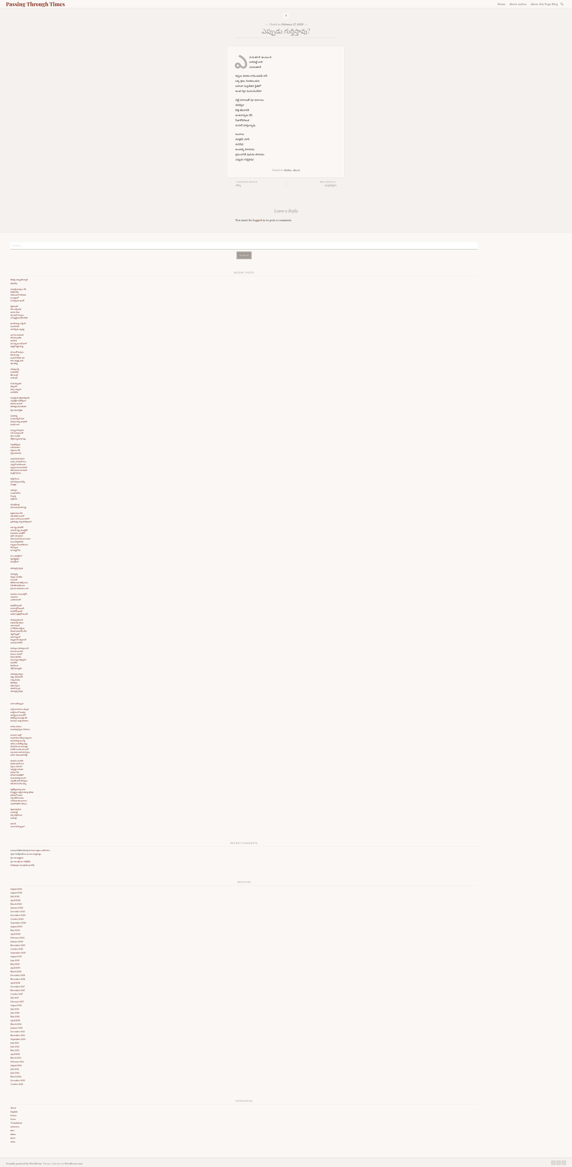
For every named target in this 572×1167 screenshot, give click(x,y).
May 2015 (14, 1050)
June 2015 (14, 1047)
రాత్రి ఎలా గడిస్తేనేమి (23, 861)
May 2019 (15, 964)
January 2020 (16, 942)
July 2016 (14, 1009)
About (13, 1108)
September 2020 (18, 923)
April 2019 (15, 968)
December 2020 (18, 915)
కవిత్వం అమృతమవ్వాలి (19, 279)
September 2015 (17, 1039)
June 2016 (15, 1013)
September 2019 (18, 953)
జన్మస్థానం (20, 858)
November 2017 (17, 990)
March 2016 (15, 1024)
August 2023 (16, 893)
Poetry (13, 1115)
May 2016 (15, 1016)
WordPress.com (73, 1163)
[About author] (558, 1163)
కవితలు (287, 170)
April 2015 (15, 1054)
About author (518, 4)
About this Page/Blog (544, 4)
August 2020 (16, 926)
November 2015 (17, 1035)
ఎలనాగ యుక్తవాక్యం (34, 854)
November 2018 (17, 979)
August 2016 (16, 1005)
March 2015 (15, 1058)
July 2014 (14, 1069)
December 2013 (17, 1080)
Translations (16, 1123)
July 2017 (14, 998)
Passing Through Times (35, 3)
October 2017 (16, 994)
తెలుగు (296, 170)
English (13, 1112)
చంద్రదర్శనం (328, 184)
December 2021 (17, 911)
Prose (13, 1119)
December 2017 (17, 987)
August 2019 (16, 956)
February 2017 (17, 1002)
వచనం (12, 1142)
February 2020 (17, 938)
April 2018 (15, 983)
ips (11, 858)
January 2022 (16, 908)
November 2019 (17, 945)
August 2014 (16, 1065)
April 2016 (15, 1020)
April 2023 (15, 900)
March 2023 (16, 904)
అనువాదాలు (14, 1127)
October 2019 (16, 949)
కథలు (12, 1130)
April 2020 (15, 934)
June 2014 (14, 1073)
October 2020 (17, 919)
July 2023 (14, 896)
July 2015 (14, 1043)
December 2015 (17, 1032)
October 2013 (16, 1084)
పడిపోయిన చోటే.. (28, 865)
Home (501, 4)
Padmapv (14, 865)
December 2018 (17, 975)
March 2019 (15, 971)
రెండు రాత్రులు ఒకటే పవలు (40, 850)
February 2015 (17, 1062)
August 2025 (16, 889)
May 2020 (15, 930)
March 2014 (15, 1077)
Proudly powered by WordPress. (24, 1163)
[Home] (553, 1163)
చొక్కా (246, 184)
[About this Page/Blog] (564, 1163)
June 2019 (15, 960)
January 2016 (16, 1028)
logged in (259, 220)
